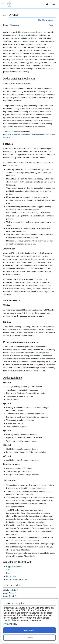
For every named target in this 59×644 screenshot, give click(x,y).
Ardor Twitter (8, 593)
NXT (35, 88)
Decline (30, 638)
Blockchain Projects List (16, 579)
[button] (53, 4)
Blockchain (11, 576)
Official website (9, 590)
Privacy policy (10, 624)
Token (9, 570)
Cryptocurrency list (14, 566)
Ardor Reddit (8, 596)
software (18, 117)
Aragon (42, 352)
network (41, 124)
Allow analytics (30, 630)
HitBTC (36, 282)
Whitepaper (14, 132)
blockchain (22, 32)
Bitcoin (9, 573)
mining (18, 327)
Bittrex (28, 282)
